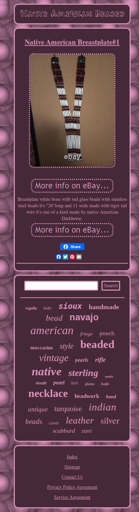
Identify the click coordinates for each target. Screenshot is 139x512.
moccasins (41, 347)
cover (54, 423)
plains (89, 384)
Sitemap (72, 466)
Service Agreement (72, 497)
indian (102, 407)
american (52, 330)
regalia (31, 308)
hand (111, 396)
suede (109, 376)
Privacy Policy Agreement (72, 487)
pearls (81, 359)
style (67, 346)
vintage (53, 357)
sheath (41, 383)
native (47, 371)
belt (74, 382)
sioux (70, 306)
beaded (97, 344)
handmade (104, 307)
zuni (87, 431)
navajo (84, 317)
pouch (107, 333)
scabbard (64, 430)
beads (33, 421)
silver (110, 420)
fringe (86, 333)
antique (38, 409)
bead (54, 317)
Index (72, 456)
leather (80, 420)
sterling (83, 373)
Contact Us (72, 477)
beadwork (87, 396)
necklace (48, 393)
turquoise (68, 408)
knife (105, 384)
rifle (100, 359)
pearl (58, 382)
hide (48, 308)
